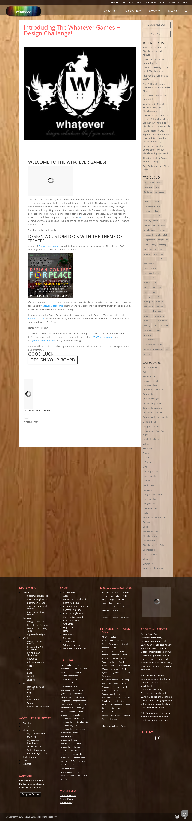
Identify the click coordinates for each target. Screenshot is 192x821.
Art (144, 372)
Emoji (104, 599)
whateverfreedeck (151, 339)
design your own (151, 220)
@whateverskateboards (44, 340)
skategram (148, 301)
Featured (147, 448)
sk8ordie (153, 249)
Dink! (124, 596)
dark (113, 662)
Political (126, 606)
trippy (120, 711)
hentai (127, 672)
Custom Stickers (71, 620)
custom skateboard (152, 211)
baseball (106, 647)
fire (113, 665)
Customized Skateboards (155, 417)
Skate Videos (162, 320)
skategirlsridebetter (152, 297)
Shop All (31, 679)
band (125, 644)
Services (67, 637)
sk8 (145, 249)
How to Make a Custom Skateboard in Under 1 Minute (154, 51)
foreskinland (125, 665)
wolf (104, 719)
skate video (149, 320)
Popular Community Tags (37, 629)
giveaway (162, 230)
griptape (116, 672)
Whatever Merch (35, 662)
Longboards (163, 239)
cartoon (116, 654)
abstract (115, 637)
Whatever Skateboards (153, 349)
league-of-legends (110, 679)
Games (146, 457)
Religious (105, 610)
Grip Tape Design (151, 471)
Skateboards (149, 540)
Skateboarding (150, 268)
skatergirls (159, 316)
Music (116, 606)
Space (115, 610)
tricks (158, 330)
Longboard (68, 634)
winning (147, 354)
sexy (124, 701)
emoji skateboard (151, 439)
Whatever (43, 410)
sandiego (163, 244)
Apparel (31, 665)
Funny (146, 453)
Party (145, 513)
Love (111, 603)
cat (125, 654)
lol (104, 683)
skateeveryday (150, 292)
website (83, 217)
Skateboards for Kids (153, 545)
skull (129, 704)
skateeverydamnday (152, 287)
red (116, 701)
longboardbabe (162, 235)
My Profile (32, 737)
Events (146, 443)
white (127, 715)
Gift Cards (32, 658)
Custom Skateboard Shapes (37, 607)
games (147, 225)
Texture (120, 613)
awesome (114, 644)
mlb (125, 687)
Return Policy (66, 802)
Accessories (69, 592)
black (117, 647)
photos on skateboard (154, 517)
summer (164, 325)
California (148, 192)
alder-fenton (108, 640)
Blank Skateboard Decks (75, 599)
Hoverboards (149, 476)
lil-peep (126, 679)
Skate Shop (156, 34)
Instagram (148, 489)
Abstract (105, 592)
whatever (148, 335)
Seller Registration (36, 750)
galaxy (115, 669)
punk (118, 697)
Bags (29, 672)
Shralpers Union (36, 318)
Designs (132, 11)
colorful (106, 658)
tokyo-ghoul (108, 711)
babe (152, 182)
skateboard (161, 258)
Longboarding (150, 499)
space (105, 708)
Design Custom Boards (34, 642)
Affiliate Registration (37, 753)
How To (146, 480)
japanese (107, 676)
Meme (119, 603)
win (167, 349)
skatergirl (148, 316)
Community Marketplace (75, 606)
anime (121, 640)
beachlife (148, 187)
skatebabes (149, 258)
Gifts (145, 466)
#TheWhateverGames (103, 337)
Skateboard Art (150, 531)
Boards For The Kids (153, 389)
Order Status (150, 2)
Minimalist (106, 606)
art (145, 182)
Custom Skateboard (151, 637)
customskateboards (152, 215)
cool (116, 658)
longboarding (149, 239)
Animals (125, 592)
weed (105, 715)
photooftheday (150, 244)
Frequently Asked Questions (36, 687)
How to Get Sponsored (38, 706)
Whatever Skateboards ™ (44, 816)
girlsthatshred (159, 225)
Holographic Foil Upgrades (35, 648)
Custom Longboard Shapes (36, 613)
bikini (157, 187)
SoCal (155, 325)
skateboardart (150, 263)
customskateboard (152, 206)
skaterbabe (157, 311)
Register (114, 2)
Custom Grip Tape (152, 403)
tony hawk (148, 330)
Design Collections (36, 621)
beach (159, 182)
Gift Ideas (148, 462)
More (172, 11)
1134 (105, 637)
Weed (115, 617)
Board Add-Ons (71, 602)
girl (124, 669)
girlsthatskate (150, 230)
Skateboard (69, 641)
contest (147, 196)
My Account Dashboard (33, 741)
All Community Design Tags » (114, 726)
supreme (116, 708)
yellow (114, 719)
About (30, 696)
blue (123, 651)
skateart (147, 254)
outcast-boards (109, 694)
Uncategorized (150, 554)
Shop (153, 11)
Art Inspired (149, 376)
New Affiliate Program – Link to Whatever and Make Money (156, 88)
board (105, 654)
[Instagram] (26, 416)
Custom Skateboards (153, 412)
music (105, 690)
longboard (148, 235)
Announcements (151, 367)
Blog (29, 692)
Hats (29, 669)
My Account (134, 2)
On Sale (31, 676)
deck (122, 662)
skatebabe (158, 254)
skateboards (149, 278)
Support (171, 2)
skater (146, 311)
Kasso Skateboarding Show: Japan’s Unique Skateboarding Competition (156, 150)
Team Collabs (107, 613)
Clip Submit (33, 699)
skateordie (148, 306)
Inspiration (148, 485)
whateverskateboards (153, 344)
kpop (104, 603)
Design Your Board (53, 360)
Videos (146, 559)
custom (126, 658)
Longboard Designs (152, 494)
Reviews (147, 522)
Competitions (149, 394)
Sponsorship (149, 549)
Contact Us (25, 784)
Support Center (30, 794)
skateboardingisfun (152, 273)
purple (127, 697)
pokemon (107, 697)
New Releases (150, 508)
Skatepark (160, 306)
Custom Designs (151, 398)
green (105, 672)
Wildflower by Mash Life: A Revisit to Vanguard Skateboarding (156, 107)
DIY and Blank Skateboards (34, 654)
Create (109, 11)
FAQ (39, 780)
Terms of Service (68, 795)
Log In (123, 2)
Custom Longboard (151, 641)
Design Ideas (149, 421)
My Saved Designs (36, 634)
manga (106, 687)
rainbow (106, 701)
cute (105, 662)
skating (147, 325)
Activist (115, 592)
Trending (105, 617)
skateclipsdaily (150, 282)
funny (163, 220)
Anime (104, 596)
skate (162, 249)
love (125, 683)
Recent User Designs (37, 625)
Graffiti (121, 599)
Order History (34, 746)
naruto (115, 690)
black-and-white (109, 651)
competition (160, 192)
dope (105, 665)
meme (116, 687)
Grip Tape (68, 627)
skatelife (159, 301)
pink (122, 694)
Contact (162, 2)
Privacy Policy (66, 799)
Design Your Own (156, 24)
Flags (112, 599)
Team (30, 703)
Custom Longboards (152, 201)
